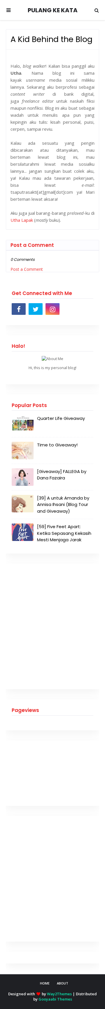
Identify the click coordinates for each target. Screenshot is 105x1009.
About (62, 983)
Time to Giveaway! (57, 445)
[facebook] (19, 309)
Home (45, 983)
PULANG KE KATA (53, 10)
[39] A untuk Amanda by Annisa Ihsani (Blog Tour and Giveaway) (63, 504)
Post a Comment (26, 269)
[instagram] (53, 309)
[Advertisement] (52, 626)
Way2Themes (59, 993)
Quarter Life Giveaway (61, 418)
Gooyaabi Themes (55, 999)
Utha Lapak (21, 220)
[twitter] (36, 309)
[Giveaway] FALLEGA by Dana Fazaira (61, 474)
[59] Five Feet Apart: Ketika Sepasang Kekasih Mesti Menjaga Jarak (64, 533)
